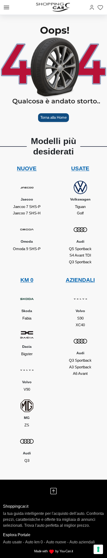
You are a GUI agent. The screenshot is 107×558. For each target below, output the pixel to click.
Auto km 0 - (35, 542)
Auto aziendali (82, 542)
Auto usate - (13, 542)
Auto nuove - (57, 542)
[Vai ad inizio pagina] (53, 491)
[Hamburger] (6, 7)
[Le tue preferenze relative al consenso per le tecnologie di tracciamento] (98, 549)
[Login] (92, 7)
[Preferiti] (100, 7)
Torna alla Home (53, 117)
